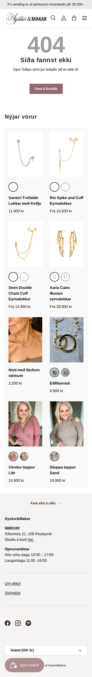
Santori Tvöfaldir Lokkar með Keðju (24, 200)
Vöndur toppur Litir (21, 470)
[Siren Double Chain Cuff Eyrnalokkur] (25, 244)
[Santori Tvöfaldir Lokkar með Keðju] (25, 154)
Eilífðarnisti (60, 383)
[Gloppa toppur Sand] (67, 424)
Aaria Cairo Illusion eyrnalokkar (60, 293)
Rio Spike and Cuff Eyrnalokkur (66, 200)
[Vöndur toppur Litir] (25, 424)
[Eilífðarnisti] (67, 339)
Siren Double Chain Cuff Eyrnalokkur (20, 293)
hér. (31, 540)
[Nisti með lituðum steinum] (25, 339)
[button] (74, 18)
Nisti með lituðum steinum (24, 373)
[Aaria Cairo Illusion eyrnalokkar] (67, 244)
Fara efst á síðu (44, 503)
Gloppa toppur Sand (63, 470)
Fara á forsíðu (46, 89)
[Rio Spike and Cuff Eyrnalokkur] (67, 154)
